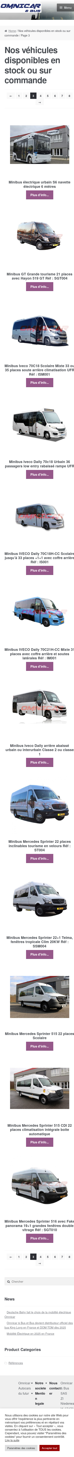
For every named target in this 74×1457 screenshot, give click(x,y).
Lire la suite (12, 1440)
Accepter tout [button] (49, 1448)
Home (12, 31)
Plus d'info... (39, 195)
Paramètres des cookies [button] (21, 1448)
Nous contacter (55, 1388)
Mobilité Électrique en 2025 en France (30, 1334)
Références (15, 1363)
